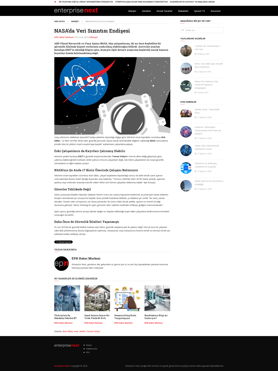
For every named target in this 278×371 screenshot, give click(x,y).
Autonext (216, 10)
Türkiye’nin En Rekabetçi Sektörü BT (65, 317)
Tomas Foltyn (93, 331)
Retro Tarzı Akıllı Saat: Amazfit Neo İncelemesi (209, 65)
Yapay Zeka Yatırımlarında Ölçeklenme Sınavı (207, 147)
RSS (88, 352)
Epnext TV (199, 10)
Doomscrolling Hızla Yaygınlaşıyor (125, 317)
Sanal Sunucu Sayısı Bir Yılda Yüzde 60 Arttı (97, 317)
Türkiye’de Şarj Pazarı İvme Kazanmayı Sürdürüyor (133, 1)
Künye (89, 345)
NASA (82, 331)
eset (76, 331)
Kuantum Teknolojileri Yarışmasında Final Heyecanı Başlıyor (208, 130)
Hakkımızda (91, 348)
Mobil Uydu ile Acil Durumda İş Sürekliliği (209, 183)
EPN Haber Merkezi (63, 37)
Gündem (146, 10)
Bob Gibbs (68, 331)
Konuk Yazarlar (164, 10)
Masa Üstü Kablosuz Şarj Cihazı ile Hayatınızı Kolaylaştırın (206, 84)
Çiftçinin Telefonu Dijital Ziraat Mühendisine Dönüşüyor (74, 1)
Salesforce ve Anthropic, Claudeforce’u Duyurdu (206, 165)
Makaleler (183, 10)
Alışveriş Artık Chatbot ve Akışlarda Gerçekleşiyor (188, 1)
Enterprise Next (62, 365)
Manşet (132, 10)
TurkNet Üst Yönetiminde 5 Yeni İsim (207, 48)
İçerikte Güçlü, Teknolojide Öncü (207, 111)
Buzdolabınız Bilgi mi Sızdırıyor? (156, 317)
